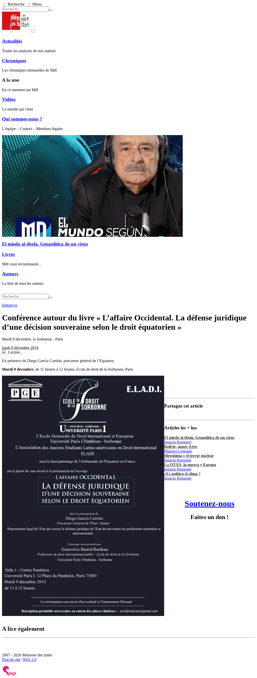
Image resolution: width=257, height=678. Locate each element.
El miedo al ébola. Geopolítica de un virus (45, 244)
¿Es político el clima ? (182, 474)
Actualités (12, 41)
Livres (8, 254)
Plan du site (11, 659)
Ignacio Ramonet (177, 442)
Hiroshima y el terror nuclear (189, 456)
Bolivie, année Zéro (180, 446)
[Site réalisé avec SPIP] (9, 675)
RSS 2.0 (29, 659)
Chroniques (14, 60)
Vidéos (9, 99)
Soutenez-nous (209, 503)
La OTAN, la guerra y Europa (190, 465)
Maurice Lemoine (178, 451)
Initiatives (9, 305)
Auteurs (10, 273)
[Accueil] (15, 31)
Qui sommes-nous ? (22, 119)
